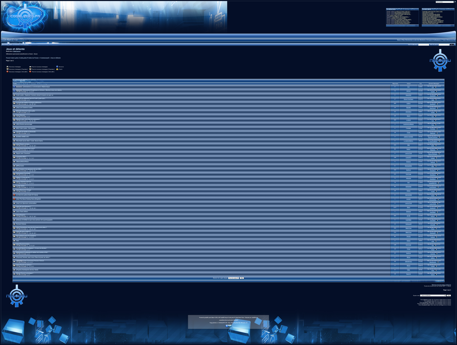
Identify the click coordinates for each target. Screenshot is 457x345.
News (399, 40)
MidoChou (408, 228)
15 (32, 145)
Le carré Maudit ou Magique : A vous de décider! (31, 248)
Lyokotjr (408, 120)
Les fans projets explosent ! (402, 23)
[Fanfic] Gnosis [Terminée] (429, 18)
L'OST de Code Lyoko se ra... (403, 14)
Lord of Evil (408, 153)
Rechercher (409, 40)
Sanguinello (408, 195)
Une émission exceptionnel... (402, 12)
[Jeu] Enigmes (20, 215)
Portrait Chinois (21, 224)
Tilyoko (408, 236)
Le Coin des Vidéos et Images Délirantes (28, 102)
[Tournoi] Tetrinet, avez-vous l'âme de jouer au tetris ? (33, 257)
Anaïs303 (408, 95)
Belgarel (408, 211)
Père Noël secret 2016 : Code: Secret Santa (29, 141)
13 (30, 233)
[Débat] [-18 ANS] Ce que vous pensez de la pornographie (34, 220)
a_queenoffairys (408, 141)
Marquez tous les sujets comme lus (441, 284)
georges (432, 253)
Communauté (44, 58)
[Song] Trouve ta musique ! (24, 273)
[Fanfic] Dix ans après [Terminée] (431, 19)
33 (34, 104)
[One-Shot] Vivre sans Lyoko (430, 23)
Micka (408, 257)
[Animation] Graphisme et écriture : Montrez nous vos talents (42, 90)
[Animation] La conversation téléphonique (36, 86)
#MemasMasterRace (22, 161)
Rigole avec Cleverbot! (23, 153)
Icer (408, 86)
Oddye (408, 103)
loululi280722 (432, 183)
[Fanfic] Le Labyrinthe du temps (431, 14)
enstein (408, 199)
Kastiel (433, 91)
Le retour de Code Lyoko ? (402, 20)
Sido (408, 145)
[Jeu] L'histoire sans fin (23, 181)
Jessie (433, 112)
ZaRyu (433, 258)
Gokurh (433, 237)
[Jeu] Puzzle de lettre (22, 244)
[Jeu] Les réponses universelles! (26, 203)
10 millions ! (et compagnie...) (401, 16)
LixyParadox (432, 187)
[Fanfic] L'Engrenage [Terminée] (431, 15)
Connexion (16, 44)
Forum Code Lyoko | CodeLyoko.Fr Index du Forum (22, 58)
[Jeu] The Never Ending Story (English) (28, 199)
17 (32, 216)
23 (32, 170)
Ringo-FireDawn (408, 99)
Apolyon (408, 170)
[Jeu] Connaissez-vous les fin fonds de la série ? (31, 227)
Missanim (432, 133)
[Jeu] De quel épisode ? (23, 206)
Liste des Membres (419, 40)
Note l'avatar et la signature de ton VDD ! (29, 169)
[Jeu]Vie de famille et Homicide (26, 132)
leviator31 (432, 208)
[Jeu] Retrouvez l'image (23, 190)
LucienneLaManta (408, 124)
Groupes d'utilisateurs (434, 40)
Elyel (432, 145)
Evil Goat (408, 174)
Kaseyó (408, 274)
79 (30, 208)
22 (30, 170)
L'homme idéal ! (21, 156)
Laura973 (408, 157)
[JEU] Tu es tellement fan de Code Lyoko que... (31, 98)
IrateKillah (432, 212)
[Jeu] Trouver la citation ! (24, 265)
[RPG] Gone (20, 165)
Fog (433, 116)
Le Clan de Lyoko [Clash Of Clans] (27, 195)
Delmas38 (408, 224)
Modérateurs (17, 51)
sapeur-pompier (408, 136)
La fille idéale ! (20, 186)
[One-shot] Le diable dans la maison (432, 16)
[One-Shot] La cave (427, 12)
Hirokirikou (433, 170)
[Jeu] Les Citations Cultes (24, 107)
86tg (433, 166)
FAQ (403, 40)
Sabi (433, 100)
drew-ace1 (433, 108)
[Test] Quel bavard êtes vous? (25, 148)
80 (32, 208)
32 (32, 104)
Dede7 (433, 216)
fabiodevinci (408, 261)
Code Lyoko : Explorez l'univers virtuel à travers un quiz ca (34, 95)
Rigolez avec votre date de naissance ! (28, 119)
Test (17, 240)
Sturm (408, 116)
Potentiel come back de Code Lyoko (432, 11)
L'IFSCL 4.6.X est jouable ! (398, 18)
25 (32, 120)
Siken (408, 207)
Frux (433, 124)
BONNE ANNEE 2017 (22, 136)
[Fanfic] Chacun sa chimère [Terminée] (433, 20)
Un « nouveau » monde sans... (403, 19)
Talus (408, 269)
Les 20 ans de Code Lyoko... (403, 22)
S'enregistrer (24, 44)
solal (433, 241)
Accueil (3, 40)
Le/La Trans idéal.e (22, 211)
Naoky (408, 149)
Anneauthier (408, 165)
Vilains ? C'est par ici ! (23, 177)
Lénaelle (432, 224)
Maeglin (408, 107)
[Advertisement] (228, 335)
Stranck (408, 161)
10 (33, 245)
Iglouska (408, 178)
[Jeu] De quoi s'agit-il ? (23, 231)
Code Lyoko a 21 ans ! (396, 15)
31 (30, 104)
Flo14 (432, 228)
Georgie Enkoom (432, 137)
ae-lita (408, 215)
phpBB (206, 317)
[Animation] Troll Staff (23, 173)
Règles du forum (12, 40)
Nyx (433, 245)
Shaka (408, 190)
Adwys (433, 274)
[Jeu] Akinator (20, 115)
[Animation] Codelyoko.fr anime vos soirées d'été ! (32, 252)
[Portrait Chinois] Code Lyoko (25, 111)
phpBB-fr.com (255, 317)
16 (34, 145)
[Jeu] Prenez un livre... (23, 144)
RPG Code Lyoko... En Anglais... (26, 128)
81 (34, 208)
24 (30, 120)
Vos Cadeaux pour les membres (26, 235)
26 (34, 120)
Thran (408, 132)
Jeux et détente (15, 49)
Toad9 (433, 191)
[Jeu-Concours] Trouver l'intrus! (34, 260)
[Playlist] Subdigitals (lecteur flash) (27, 269)
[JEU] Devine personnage (24, 124)
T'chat (444, 40)
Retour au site (451, 40)
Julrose (408, 91)
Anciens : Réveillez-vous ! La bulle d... (432, 22)
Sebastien (408, 186)
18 (34, 216)
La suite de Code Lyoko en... (403, 11)
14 (30, 145)
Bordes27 (432, 104)
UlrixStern (408, 111)
